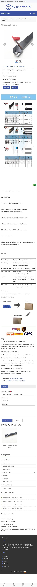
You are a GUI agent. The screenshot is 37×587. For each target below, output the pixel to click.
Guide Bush (6, 463)
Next (32, 44)
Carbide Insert (7, 472)
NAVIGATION (5, 13)
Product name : (7, 391)
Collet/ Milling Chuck (8, 481)
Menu (23, 586)
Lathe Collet (6, 459)
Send (6, 420)
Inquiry (5, 561)
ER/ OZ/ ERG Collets (8, 466)
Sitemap (22, 571)
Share (4, 586)
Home (6, 19)
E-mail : (4, 398)
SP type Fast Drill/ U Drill (16, 378)
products (12, 19)
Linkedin (6, 556)
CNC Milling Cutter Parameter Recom (12, 501)
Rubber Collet (6, 469)
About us (6, 563)
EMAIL (15, 87)
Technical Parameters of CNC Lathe (12, 497)
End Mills (5, 475)
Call (14, 586)
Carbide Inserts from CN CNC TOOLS (12, 508)
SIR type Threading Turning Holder (16, 380)
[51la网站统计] (25, 571)
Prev (4, 44)
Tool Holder (19, 19)
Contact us (6, 566)
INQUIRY (6, 87)
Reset (17, 420)
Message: (4, 404)
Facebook (6, 558)
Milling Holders (7, 488)
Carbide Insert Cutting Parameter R (12, 504)
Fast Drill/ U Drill (7, 485)
